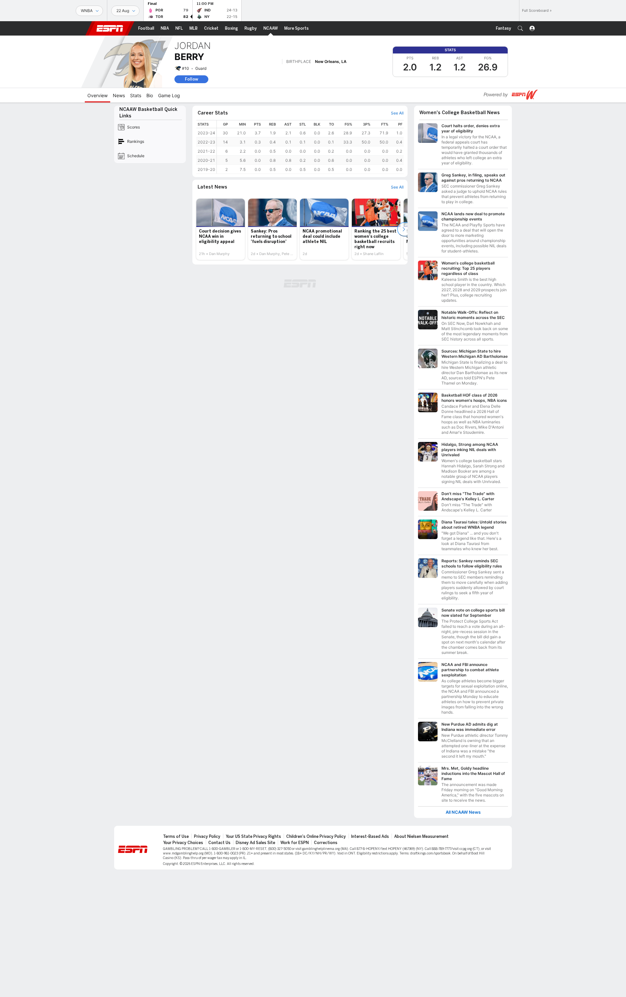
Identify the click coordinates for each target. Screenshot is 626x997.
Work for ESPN (294, 842)
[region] (310, 147)
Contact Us (219, 842)
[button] (520, 28)
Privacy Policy (207, 836)
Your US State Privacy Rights (253, 836)
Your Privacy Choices (183, 842)
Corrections (325, 842)
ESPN (110, 28)
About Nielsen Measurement (421, 836)
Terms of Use (176, 836)
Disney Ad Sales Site (255, 842)
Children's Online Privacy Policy (316, 836)
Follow (191, 79)
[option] (220, 229)
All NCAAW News (463, 812)
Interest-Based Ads (370, 836)
